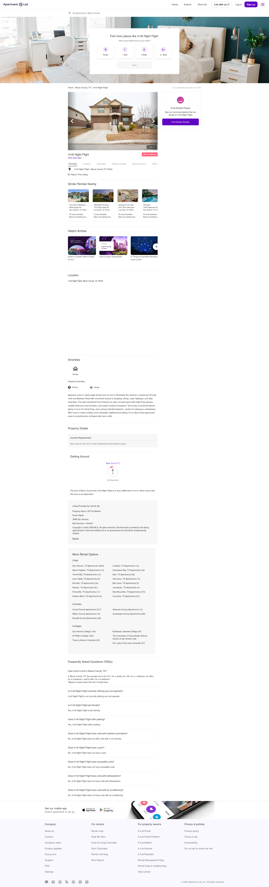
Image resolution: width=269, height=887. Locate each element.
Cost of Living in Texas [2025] (110, 256)
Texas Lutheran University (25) (86, 640)
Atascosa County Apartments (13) (128, 609)
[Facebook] (60, 882)
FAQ (47, 865)
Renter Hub (97, 831)
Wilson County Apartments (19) (86, 613)
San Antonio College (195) (84, 631)
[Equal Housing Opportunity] (46, 882)
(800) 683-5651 (75, 157)
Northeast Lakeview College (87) (127, 631)
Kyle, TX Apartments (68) (124, 574)
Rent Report (97, 860)
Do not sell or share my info (198, 848)
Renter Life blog (99, 854)
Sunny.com (50, 854)
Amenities (101, 163)
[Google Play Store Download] (106, 810)
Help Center (144, 871)
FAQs (154, 163)
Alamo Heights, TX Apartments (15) (88, 570)
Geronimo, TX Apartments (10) (126, 578)
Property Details (119, 163)
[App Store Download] (89, 810)
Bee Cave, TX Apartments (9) (126, 583)
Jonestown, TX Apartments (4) (126, 587)
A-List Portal (144, 831)
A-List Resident (146, 854)
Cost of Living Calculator (104, 842)
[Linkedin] (53, 882)
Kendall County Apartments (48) (86, 618)
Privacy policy (191, 831)
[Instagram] (80, 882)
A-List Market (144, 842)
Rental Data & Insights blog (152, 865)
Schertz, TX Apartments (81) (85, 587)
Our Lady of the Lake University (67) (129, 643)
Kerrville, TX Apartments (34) (85, 583)
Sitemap (49, 871)
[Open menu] (263, 4)
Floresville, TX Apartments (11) (86, 591)
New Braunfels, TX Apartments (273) (129, 591)
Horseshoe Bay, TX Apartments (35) (129, 570)
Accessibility (190, 842)
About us (49, 831)
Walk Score (111, 463)
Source (75, 538)
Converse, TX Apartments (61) (126, 596)
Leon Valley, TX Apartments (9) (86, 578)
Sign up (251, 4)
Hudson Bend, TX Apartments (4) (87, 596)
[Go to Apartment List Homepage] (15, 4)
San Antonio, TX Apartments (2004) (88, 565)
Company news (53, 842)
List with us (220, 4)
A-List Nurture (145, 848)
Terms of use (191, 836)
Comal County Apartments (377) (86, 609)
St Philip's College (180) (83, 635)
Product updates (53, 848)
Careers (49, 836)
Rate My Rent (98, 836)
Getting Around (139, 163)
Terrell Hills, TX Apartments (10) (86, 574)
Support (49, 860)
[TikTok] (87, 882)
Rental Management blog (151, 860)
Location (87, 163)
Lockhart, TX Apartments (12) (126, 565)
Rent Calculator (99, 848)
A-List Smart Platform (149, 836)
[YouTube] (73, 882)
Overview (73, 163)
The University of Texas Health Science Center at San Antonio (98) (130, 637)
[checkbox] (105, 51)
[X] (66, 882)
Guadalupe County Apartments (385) (129, 613)
